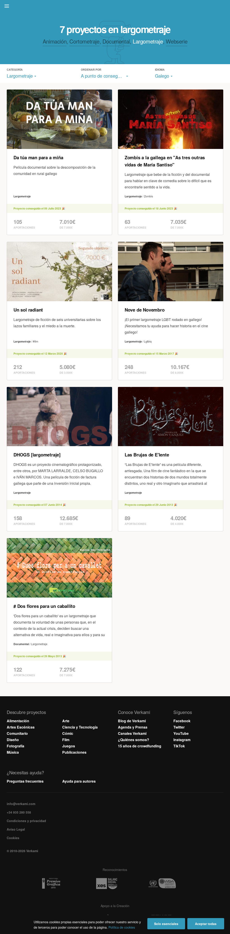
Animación (54, 41)
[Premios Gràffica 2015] (59, 883)
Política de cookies (121, 927)
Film (65, 739)
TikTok (179, 746)
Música (13, 752)
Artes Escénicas (21, 727)
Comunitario (17, 733)
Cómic (67, 733)
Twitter (179, 727)
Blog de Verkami (132, 720)
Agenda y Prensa (132, 727)
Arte (65, 720)
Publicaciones (74, 752)
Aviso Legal (16, 829)
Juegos (68, 746)
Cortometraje (84, 41)
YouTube (181, 733)
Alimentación (18, 720)
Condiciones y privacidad (26, 820)
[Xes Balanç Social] (115, 883)
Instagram (181, 739)
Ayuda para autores (79, 781)
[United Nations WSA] (170, 883)
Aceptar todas (206, 923)
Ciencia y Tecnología (80, 727)
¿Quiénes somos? (133, 739)
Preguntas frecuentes (25, 781)
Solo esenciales (166, 923)
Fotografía (15, 746)
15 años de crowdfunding (139, 746)
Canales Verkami (132, 733)
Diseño (13, 739)
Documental (116, 41)
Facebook (181, 720)
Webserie (176, 41)
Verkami (115, 7)
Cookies (13, 838)
